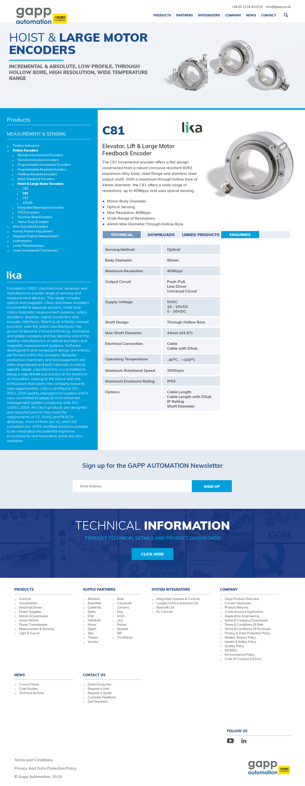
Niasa (92, 624)
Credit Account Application (244, 612)
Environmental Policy (239, 654)
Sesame (122, 629)
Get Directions (98, 701)
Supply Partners (99, 589)
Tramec (93, 637)
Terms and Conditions (33, 759)
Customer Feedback (102, 697)
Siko (91, 633)
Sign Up (212, 486)
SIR (119, 633)
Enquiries (240, 234)
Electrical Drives (30, 607)
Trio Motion (125, 637)
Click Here (152, 554)
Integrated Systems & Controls (178, 599)
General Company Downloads (246, 620)
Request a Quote (100, 693)
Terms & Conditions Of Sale (244, 624)
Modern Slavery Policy (240, 637)
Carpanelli (124, 603)
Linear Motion (29, 620)
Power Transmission (33, 624)
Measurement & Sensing (36, 629)
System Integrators (171, 589)
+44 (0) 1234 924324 (247, 7)
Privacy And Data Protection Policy (45, 768)
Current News (29, 684)
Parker (122, 624)
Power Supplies (30, 612)
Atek (120, 599)
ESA (91, 616)
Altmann (94, 599)
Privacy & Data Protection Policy (247, 633)
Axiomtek (94, 603)
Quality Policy (234, 646)
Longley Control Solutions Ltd (177, 603)
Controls (25, 599)
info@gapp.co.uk (278, 7)
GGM (120, 616)
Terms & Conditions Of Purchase (247, 629)
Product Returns (236, 607)
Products (18, 119)
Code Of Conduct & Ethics (243, 659)
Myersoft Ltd (165, 607)
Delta (92, 612)
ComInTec (95, 607)
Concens (123, 607)
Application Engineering (242, 616)
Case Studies (28, 688)
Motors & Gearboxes (33, 616)
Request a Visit (98, 688)
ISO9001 (231, 650)
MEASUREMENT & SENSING (36, 134)
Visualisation (28, 603)
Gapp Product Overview (242, 599)
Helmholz (94, 620)
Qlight (92, 629)
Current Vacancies (238, 603)
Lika (120, 620)
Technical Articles (31, 693)
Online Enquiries (99, 684)
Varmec (93, 642)
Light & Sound (29, 633)
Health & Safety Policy (240, 642)
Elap (120, 612)
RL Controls (164, 612)
